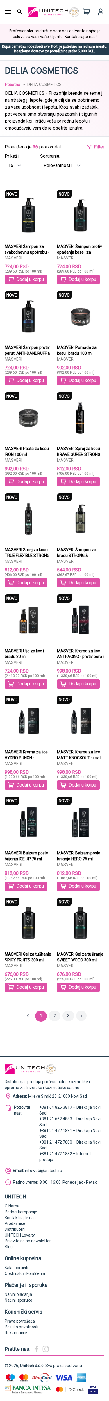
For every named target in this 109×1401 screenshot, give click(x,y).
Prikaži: (12, 156)
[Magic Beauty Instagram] (45, 1349)
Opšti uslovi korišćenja (25, 1273)
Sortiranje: (50, 156)
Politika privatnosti (21, 1327)
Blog (9, 1246)
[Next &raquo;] (81, 1016)
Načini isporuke (18, 1300)
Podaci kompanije (21, 1212)
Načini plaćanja (18, 1294)
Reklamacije (16, 1332)
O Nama (12, 1206)
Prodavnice (15, 1223)
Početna (12, 84)
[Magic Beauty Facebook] (36, 1349)
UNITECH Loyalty (20, 1235)
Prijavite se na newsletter (28, 1241)
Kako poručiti (16, 1267)
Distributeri (15, 1229)
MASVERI (13, 258)
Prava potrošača (20, 1321)
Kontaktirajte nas (20, 1217)
